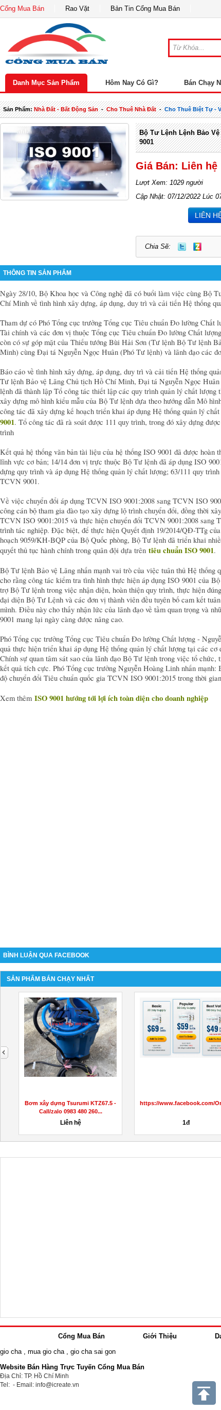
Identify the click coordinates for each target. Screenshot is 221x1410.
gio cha (11, 1351)
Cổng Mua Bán (22, 8)
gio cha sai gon (93, 1351)
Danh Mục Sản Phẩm (46, 83)
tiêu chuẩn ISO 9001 (181, 550)
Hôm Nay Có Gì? (131, 83)
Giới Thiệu (160, 1336)
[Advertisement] (110, 817)
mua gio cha (46, 1351)
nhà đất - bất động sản (66, 109)
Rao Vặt (77, 8)
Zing (197, 247)
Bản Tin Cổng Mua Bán (145, 8)
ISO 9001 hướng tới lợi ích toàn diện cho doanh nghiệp (121, 698)
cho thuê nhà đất (131, 109)
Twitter (182, 247)
